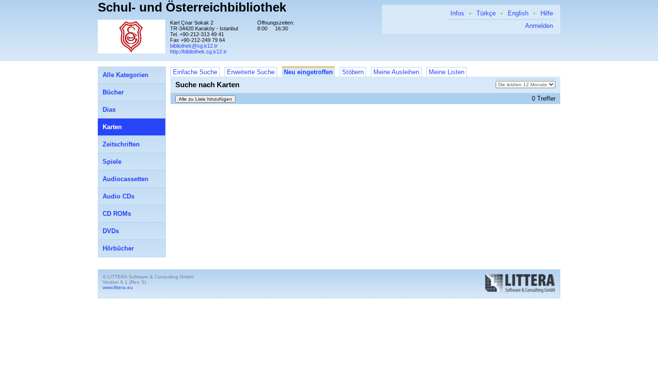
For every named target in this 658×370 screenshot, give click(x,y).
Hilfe (546, 13)
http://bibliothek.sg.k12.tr (198, 51)
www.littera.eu (118, 287)
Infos (457, 13)
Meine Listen (446, 72)
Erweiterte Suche (251, 72)
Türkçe (486, 13)
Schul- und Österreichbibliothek (192, 7)
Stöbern (353, 72)
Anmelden (539, 25)
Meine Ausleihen (396, 72)
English (518, 13)
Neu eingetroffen (308, 72)
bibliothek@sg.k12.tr (194, 46)
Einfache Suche (195, 72)
